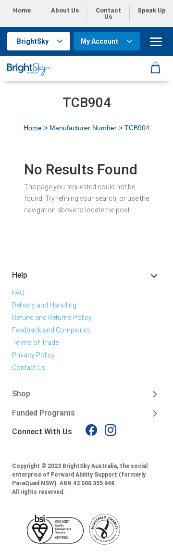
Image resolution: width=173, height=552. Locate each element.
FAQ (18, 292)
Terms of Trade (35, 342)
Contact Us (108, 13)
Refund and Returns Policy (52, 317)
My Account (99, 41)
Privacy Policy (33, 355)
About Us (65, 10)
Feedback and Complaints (51, 330)
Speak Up (151, 10)
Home (22, 10)
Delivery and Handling (44, 305)
